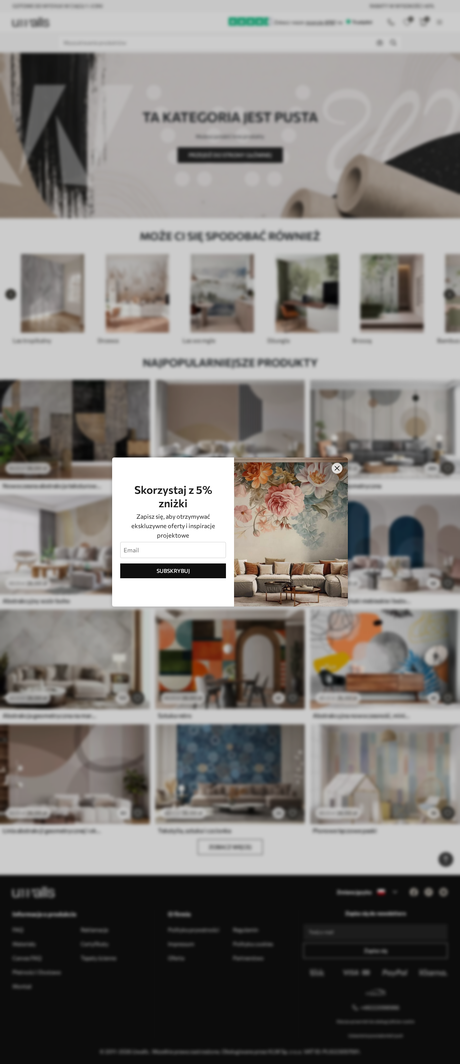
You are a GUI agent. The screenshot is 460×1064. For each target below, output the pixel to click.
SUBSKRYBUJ (173, 570)
